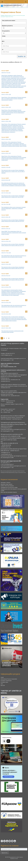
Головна (2, 15)
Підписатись (5, 852)
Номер (3, 36)
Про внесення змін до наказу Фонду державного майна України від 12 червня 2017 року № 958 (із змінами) (13, 171)
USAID (2, 677)
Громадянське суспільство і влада (9, 487)
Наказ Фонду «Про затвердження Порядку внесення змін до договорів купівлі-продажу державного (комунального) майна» (13, 98)
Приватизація (8, 15)
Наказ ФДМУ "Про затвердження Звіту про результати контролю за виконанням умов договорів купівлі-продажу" (13, 233)
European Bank (4, 682)
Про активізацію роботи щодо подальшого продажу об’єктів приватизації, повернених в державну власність (13, 208)
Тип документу (6, 31)
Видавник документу (7, 25)
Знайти (21, 56)
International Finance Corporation (9, 679)
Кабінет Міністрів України (7, 485)
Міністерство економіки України (9, 492)
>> (8, 338)
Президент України (5, 482)
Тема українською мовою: (8, 20)
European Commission (6, 680)
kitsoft (16, 858)
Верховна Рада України (6, 484)
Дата (3, 41)
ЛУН (2, 684)
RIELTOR (3, 685)
